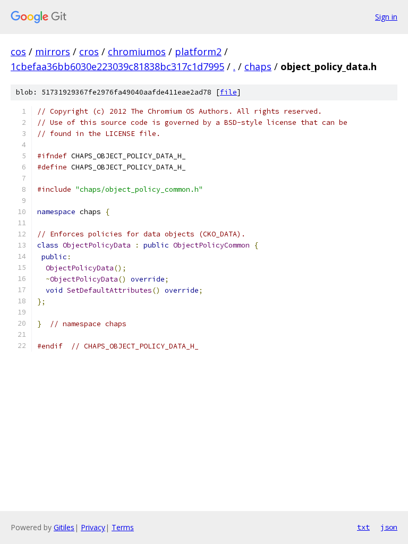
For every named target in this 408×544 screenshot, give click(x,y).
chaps (257, 66)
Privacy (93, 527)
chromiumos (137, 51)
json (388, 527)
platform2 (198, 51)
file (228, 92)
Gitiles (64, 527)
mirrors (52, 51)
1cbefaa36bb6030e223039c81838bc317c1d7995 (117, 66)
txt (363, 527)
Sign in (386, 17)
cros (89, 51)
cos (18, 51)
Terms (123, 527)
